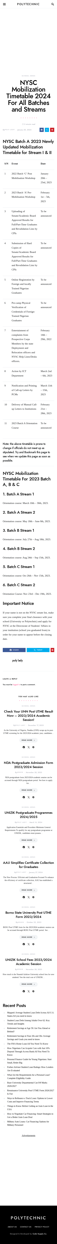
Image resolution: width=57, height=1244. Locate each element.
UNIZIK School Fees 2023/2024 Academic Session (28, 961)
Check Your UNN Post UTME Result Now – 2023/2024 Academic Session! (28, 715)
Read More (27, 740)
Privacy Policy (42, 1227)
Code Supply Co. (40, 1234)
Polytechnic (28, 4)
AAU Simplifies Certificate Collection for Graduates (28, 864)
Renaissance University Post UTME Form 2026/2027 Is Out (30, 1092)
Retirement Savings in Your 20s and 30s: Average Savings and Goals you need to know (28, 1037)
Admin (20, 772)
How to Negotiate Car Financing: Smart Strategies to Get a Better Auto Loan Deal (30, 1115)
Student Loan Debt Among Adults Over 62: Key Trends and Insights (28, 1022)
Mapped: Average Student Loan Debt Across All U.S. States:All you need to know (30, 1014)
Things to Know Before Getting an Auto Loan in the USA (30, 1108)
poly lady (10, 130)
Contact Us (25, 1227)
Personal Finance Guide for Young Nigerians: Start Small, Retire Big (29, 1061)
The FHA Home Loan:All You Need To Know (27, 1044)
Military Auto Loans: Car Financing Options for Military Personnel (28, 1123)
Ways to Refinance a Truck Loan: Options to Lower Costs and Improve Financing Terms (30, 1100)
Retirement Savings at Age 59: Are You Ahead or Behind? (28, 1030)
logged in (16, 685)
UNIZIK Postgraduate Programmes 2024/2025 (28, 814)
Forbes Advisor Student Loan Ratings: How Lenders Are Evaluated (30, 1069)
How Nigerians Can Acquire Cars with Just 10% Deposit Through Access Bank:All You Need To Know (28, 1051)
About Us (12, 1227)
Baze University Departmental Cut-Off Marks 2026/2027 (27, 1084)
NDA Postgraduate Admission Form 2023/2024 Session (28, 764)
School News (28, 76)
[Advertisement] (28, 37)
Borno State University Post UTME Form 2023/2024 (28, 914)
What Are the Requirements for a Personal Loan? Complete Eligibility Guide (28, 1076)
